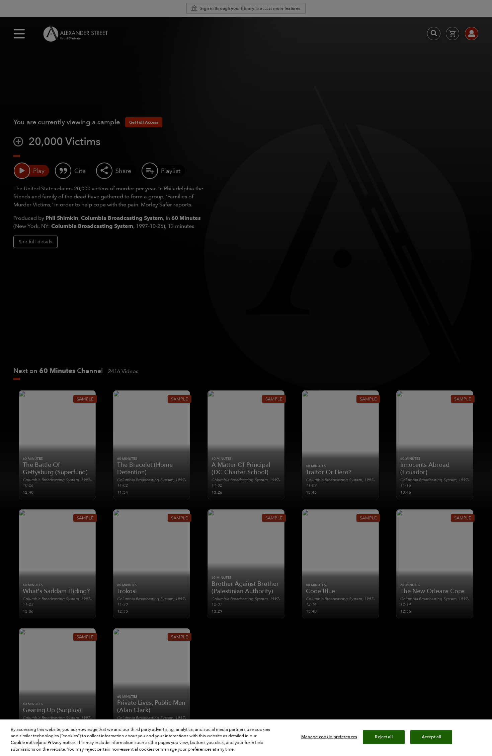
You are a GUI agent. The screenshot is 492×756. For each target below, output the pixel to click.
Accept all (431, 737)
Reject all (383, 737)
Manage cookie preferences (329, 737)
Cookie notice (24, 743)
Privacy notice (61, 743)
